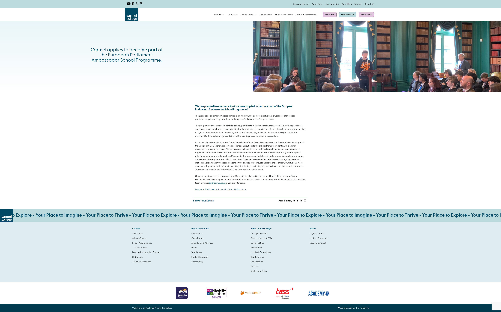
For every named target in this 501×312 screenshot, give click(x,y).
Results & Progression (306, 15)
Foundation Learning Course (145, 252)
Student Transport (199, 257)
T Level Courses (139, 248)
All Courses (137, 234)
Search (369, 4)
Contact (358, 4)
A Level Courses (139, 238)
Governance (256, 248)
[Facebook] (298, 201)
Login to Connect (318, 243)
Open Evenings (347, 15)
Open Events (197, 238)
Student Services (283, 15)
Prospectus (196, 234)
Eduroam (254, 267)
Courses (231, 15)
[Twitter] (294, 201)
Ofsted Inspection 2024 (261, 238)
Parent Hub (346, 4)
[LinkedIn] (301, 201)
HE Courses (137, 257)
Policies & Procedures (260, 252)
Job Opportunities (259, 234)
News (194, 248)
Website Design (345, 308)
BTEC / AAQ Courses (142, 243)
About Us (218, 15)
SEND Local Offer (258, 271)
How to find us (257, 257)
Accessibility (197, 262)
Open (223, 15)
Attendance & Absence (202, 243)
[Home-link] (131, 21)
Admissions (264, 15)
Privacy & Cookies (163, 308)
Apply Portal (366, 15)
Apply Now (317, 4)
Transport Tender (301, 4)
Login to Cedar (332, 4)
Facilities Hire (256, 262)
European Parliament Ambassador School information (220, 190)
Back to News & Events (203, 201)
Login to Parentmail (319, 238)
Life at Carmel (247, 15)
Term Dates (196, 252)
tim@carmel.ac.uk (217, 183)
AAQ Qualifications (141, 262)
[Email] (305, 201)
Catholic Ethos (257, 243)
